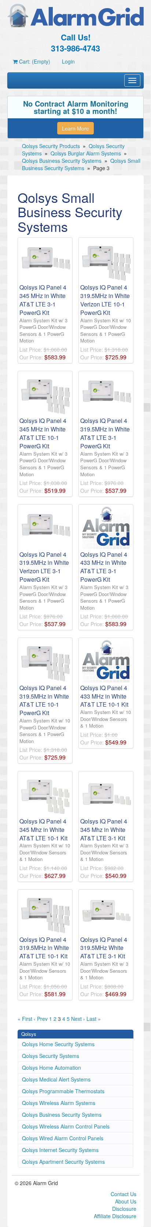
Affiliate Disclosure (115, 1216)
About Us (125, 1201)
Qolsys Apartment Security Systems (63, 1161)
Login (68, 61)
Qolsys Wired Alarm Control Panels (62, 1138)
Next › (78, 1018)
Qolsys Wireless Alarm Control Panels (66, 1126)
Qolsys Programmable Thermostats (63, 1091)
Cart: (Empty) (34, 61)
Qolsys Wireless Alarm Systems (58, 1102)
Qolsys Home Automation (51, 1067)
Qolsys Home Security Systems (58, 1044)
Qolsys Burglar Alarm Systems (86, 153)
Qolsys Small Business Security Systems (81, 164)
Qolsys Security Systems (50, 1055)
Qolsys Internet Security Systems (60, 1150)
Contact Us (123, 1194)
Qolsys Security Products (51, 146)
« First (25, 1018)
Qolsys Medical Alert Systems (56, 1079)
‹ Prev (41, 1018)
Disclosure (124, 1208)
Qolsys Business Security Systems (62, 160)
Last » (93, 1018)
